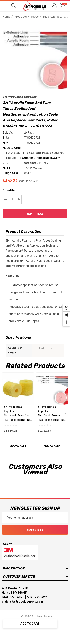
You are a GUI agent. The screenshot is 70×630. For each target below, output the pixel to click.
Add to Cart (30, 623)
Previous (4, 412)
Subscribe (35, 529)
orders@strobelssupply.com (41, 158)
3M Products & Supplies (19, 96)
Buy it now (35, 213)
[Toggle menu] (5, 6)
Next (65, 412)
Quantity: (9, 190)
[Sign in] (54, 5)
